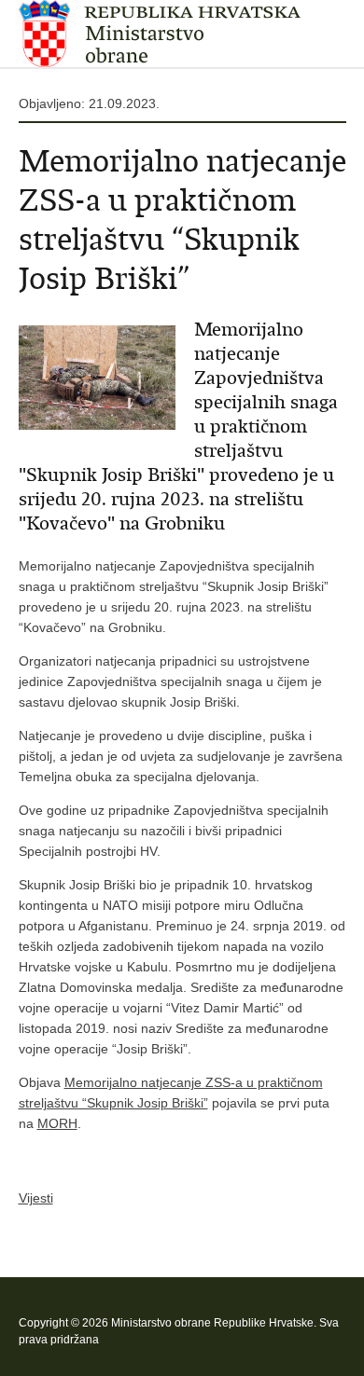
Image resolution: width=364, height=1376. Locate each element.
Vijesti (36, 1197)
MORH (57, 1123)
